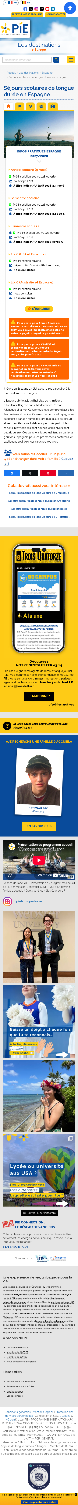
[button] (8, 106)
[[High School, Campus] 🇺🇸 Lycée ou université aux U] (39, 1170)
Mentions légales (43, 1411)
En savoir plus (17, 1247)
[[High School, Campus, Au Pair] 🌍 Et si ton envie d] (39, 1021)
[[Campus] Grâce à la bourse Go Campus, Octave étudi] (39, 947)
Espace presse (15, 1396)
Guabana (64, 1415)
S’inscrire (41, 309)
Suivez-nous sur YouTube (20, 1386)
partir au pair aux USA (62, 1302)
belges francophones (26, 1294)
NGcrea (10, 1419)
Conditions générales (18, 1411)
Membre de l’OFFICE (17, 1352)
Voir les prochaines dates (39, 1502)
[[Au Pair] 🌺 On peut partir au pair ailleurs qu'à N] (39, 1096)
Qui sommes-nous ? (17, 1347)
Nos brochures (15, 1391)
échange (8, 1317)
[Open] (70, 8)
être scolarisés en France (50, 1321)
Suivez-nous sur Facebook (21, 1381)
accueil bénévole (24, 1313)
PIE (43, 1287)
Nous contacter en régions (21, 1361)
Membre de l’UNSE (17, 1357)
